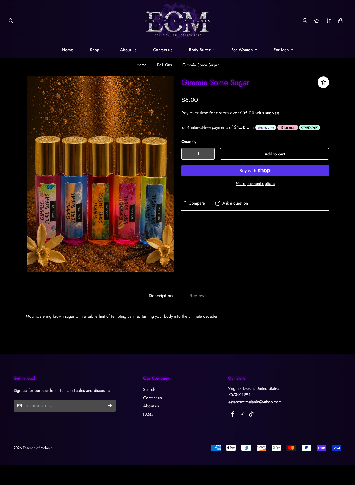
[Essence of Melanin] (177, 21)
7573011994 (239, 395)
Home (67, 50)
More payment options (255, 184)
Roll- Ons (164, 65)
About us (128, 50)
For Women (242, 50)
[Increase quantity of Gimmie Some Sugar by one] (208, 154)
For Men (281, 50)
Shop (94, 50)
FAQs (148, 414)
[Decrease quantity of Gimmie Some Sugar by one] (187, 154)
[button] (340, 21)
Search (149, 389)
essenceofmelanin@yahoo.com (254, 402)
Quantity (189, 141)
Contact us (162, 50)
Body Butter (200, 50)
